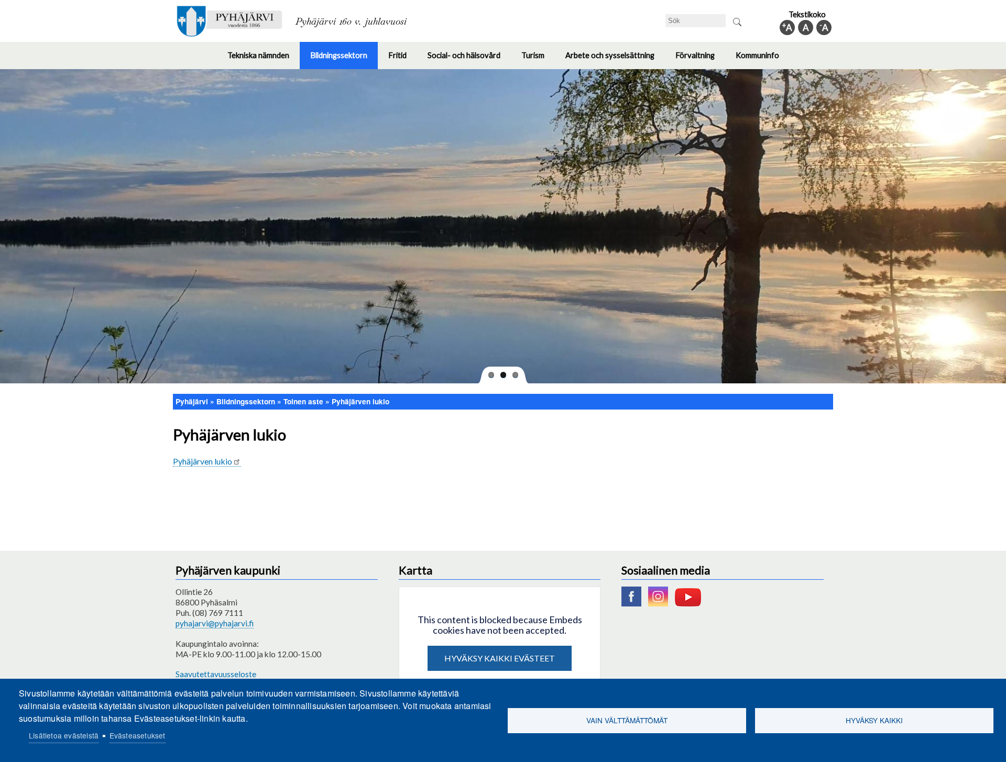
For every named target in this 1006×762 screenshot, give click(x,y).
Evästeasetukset (138, 735)
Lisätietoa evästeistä (64, 735)
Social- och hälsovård (469, 59)
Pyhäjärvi (192, 401)
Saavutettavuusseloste (216, 674)
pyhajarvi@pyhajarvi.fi (215, 623)
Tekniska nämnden (263, 59)
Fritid (402, 59)
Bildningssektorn (344, 59)
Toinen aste (303, 401)
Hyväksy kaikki (874, 720)
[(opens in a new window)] (634, 603)
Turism (538, 59)
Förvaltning (700, 59)
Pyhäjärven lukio (360, 401)
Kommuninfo (763, 59)
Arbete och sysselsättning (615, 59)
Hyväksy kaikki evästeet (499, 658)
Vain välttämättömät (627, 720)
